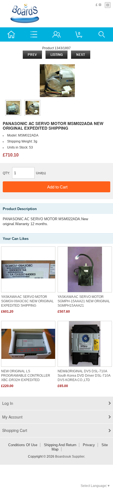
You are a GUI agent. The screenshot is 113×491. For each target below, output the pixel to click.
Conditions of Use (22, 445)
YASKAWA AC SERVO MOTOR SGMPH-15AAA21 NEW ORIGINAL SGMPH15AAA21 (84, 301)
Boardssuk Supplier (69, 456)
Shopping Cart (14, 430)
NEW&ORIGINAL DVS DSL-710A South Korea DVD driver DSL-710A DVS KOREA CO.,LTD (84, 375)
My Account (12, 417)
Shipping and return (60, 445)
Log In (7, 403)
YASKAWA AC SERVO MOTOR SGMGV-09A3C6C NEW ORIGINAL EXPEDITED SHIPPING (27, 301)
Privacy (89, 445)
